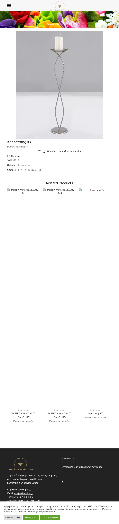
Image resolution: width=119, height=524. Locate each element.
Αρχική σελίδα (53, 24)
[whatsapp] (36, 170)
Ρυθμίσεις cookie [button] (12, 517)
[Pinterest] (25, 170)
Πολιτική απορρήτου (50, 517)
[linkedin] (32, 170)
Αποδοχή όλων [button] (31, 517)
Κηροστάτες (67, 24)
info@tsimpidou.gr (23, 493)
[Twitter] (15, 170)
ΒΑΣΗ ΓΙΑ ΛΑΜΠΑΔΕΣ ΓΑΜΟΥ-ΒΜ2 (59, 415)
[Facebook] (18, 170)
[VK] (22, 170)
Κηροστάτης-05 (95, 413)
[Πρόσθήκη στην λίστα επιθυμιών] (35, 194)
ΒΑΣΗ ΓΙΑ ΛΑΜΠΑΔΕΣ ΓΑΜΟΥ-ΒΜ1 (23, 415)
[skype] (39, 170)
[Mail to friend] (29, 170)
